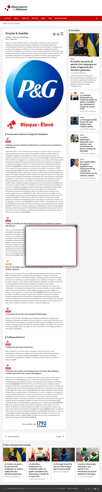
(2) (13, 384)
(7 (10, 172)
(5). (19, 384)
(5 (19, 170)
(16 (17, 197)
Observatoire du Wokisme (16, 488)
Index (43, 18)
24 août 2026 (84, 111)
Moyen (8, 264)
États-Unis (13, 39)
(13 (22, 189)
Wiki (50, 18)
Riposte (35, 18)
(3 (17, 166)
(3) (15, 384)
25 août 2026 (75, 73)
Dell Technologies (13, 436)
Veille (16, 18)
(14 (24, 189)
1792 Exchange (60, 488)
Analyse (25, 18)
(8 (12, 172)
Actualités (75, 30)
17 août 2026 (84, 153)
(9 (58, 172)
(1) (35, 355)
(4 (19, 166)
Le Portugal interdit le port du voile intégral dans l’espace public (88, 123)
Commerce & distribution (20, 37)
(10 (29, 176)
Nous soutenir (61, 18)
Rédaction (83, 73)
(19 (10, 206)
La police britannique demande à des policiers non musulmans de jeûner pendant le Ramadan (87, 144)
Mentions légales (72, 488)
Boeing (59, 436)
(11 (32, 405)
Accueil (7, 18)
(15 (29, 193)
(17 (27, 202)
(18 (30, 202)
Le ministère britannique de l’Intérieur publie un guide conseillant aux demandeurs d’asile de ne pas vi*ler (88, 102)
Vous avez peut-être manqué (17, 445)
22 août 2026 (84, 129)
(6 (20, 170)
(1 (45, 158)
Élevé (8, 141)
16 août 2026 (84, 178)
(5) (42, 292)
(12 (9, 183)
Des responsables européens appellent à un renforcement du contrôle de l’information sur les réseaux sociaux (89, 169)
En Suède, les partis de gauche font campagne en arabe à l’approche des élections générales (13, 469)
